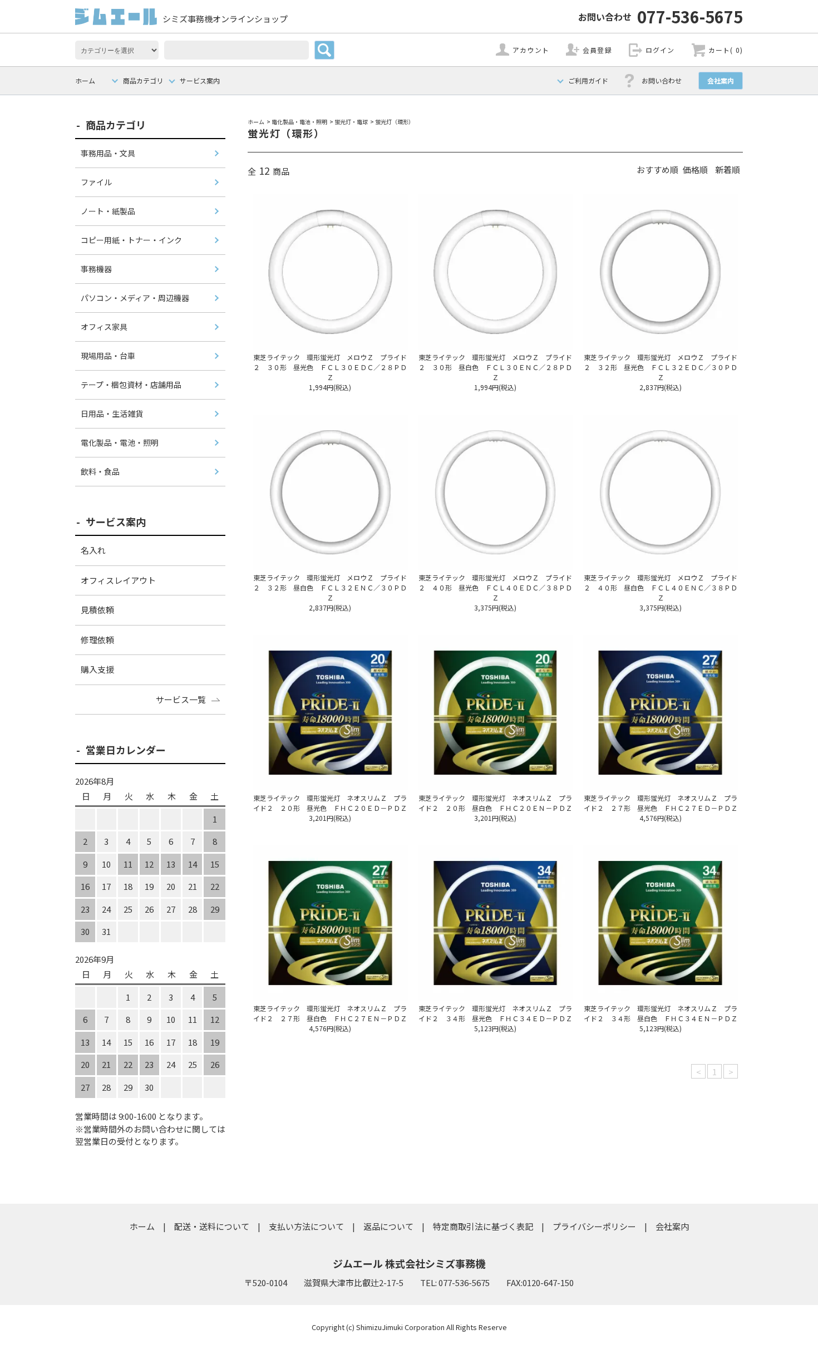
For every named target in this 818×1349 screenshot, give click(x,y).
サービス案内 (200, 80)
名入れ (93, 550)
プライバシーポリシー (594, 1226)
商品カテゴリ (143, 80)
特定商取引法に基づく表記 (483, 1226)
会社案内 (720, 80)
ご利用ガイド (588, 80)
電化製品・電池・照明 (299, 121)
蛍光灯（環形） (394, 121)
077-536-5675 (660, 16)
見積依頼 (97, 610)
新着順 (727, 169)
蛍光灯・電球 (351, 121)
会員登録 (597, 50)
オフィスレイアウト (118, 580)
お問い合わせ (662, 80)
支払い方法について (306, 1226)
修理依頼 (97, 640)
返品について (388, 1226)
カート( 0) (725, 50)
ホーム (85, 80)
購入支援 (97, 669)
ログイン (660, 50)
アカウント (531, 50)
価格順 (695, 169)
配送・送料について (211, 1226)
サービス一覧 (181, 699)
